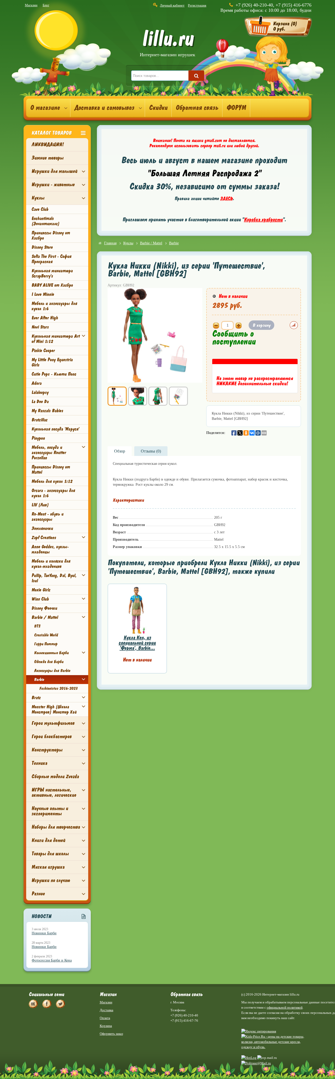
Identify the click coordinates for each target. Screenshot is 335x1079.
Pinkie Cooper (43, 350)
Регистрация (197, 5)
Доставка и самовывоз (104, 108)
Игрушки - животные (53, 184)
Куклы (37, 198)
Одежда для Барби (48, 661)
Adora (36, 383)
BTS (37, 626)
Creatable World (46, 635)
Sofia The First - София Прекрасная (51, 258)
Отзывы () (151, 451)
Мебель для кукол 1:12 (51, 481)
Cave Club (39, 209)
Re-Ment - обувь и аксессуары (47, 516)
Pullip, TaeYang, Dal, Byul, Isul (53, 578)
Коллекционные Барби (51, 653)
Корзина (106, 1026)
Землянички (42, 528)
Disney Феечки (44, 608)
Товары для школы (50, 853)
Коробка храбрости (263, 219)
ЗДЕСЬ (226, 198)
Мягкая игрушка (47, 867)
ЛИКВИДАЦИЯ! (47, 144)
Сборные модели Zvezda (55, 776)
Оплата (105, 1018)
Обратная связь (197, 108)
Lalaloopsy (39, 392)
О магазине (45, 108)
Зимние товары (47, 158)
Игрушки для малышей (54, 171)
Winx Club (40, 599)
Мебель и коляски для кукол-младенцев (50, 563)
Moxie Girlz (40, 590)
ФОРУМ (236, 108)
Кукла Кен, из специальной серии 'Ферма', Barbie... (137, 642)
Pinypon (38, 438)
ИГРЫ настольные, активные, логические (53, 792)
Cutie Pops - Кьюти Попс (53, 374)
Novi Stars (40, 327)
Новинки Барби (44, 933)
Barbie (39, 679)
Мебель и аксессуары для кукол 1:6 (54, 306)
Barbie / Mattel (44, 617)
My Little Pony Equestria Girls (51, 362)
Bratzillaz (39, 420)
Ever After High (44, 318)
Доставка (106, 1010)
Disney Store (42, 247)
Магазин (31, 5)
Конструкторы (46, 750)
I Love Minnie (42, 294)
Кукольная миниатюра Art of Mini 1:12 (55, 338)
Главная (110, 243)
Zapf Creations (43, 537)
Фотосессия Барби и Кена (52, 960)
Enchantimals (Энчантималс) (45, 221)
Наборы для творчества (55, 827)
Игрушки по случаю (50, 880)
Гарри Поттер (45, 644)
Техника (39, 763)
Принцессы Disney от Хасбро (50, 235)
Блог (46, 5)
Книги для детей (48, 840)
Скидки (158, 108)
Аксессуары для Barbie (52, 670)
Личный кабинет (172, 5)
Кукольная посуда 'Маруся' (55, 429)
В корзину (261, 325)
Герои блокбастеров (51, 736)
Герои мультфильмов (52, 723)
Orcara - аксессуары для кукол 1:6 (53, 493)
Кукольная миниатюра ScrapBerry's (52, 273)
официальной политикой (285, 1007)
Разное (38, 893)
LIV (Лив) (40, 505)
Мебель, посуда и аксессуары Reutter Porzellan (48, 452)
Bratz (36, 697)
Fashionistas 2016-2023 (58, 688)
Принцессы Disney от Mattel (50, 469)
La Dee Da (39, 401)
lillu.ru (167, 44)
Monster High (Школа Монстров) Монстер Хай (53, 709)
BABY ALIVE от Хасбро (52, 285)
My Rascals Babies (47, 411)
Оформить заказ (111, 1034)
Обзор (119, 451)
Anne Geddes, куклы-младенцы (50, 549)
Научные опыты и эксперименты (49, 811)
